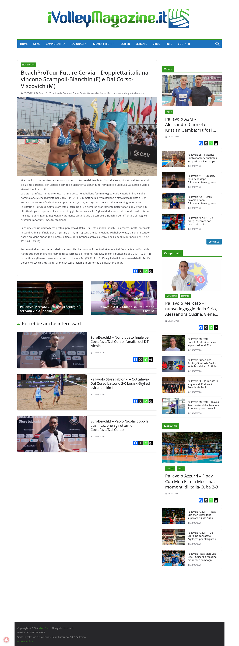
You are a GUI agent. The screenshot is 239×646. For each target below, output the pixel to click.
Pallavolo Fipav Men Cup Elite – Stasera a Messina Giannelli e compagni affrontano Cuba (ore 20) (202, 557)
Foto (169, 44)
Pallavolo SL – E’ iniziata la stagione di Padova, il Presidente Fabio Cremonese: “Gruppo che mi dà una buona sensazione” (203, 384)
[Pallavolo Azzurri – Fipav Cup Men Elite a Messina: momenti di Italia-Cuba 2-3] (192, 447)
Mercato (141, 44)
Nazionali (77, 44)
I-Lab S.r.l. (44, 628)
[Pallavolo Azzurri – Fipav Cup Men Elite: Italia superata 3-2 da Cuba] (173, 517)
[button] (63, 43)
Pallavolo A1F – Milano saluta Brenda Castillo (126, 309)
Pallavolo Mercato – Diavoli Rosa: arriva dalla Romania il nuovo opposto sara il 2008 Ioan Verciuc (203, 405)
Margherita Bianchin (134, 93)
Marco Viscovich (115, 93)
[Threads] (151, 271)
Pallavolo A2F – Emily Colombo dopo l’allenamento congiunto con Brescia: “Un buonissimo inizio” (202, 200)
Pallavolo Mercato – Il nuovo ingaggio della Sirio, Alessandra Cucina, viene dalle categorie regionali (191, 308)
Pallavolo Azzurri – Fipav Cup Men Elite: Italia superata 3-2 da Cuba (202, 515)
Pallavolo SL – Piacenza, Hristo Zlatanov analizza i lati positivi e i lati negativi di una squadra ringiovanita (203, 158)
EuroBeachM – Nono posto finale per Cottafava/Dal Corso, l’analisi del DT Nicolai (120, 341)
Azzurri (170, 468)
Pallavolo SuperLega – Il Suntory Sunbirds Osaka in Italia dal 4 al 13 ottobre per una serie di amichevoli (203, 363)
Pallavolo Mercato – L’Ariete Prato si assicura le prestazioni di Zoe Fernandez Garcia (202, 342)
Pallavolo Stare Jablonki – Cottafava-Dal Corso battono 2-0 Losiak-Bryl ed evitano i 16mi (120, 383)
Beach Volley (28, 65)
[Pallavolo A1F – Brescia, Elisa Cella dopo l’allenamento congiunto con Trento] (173, 181)
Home (24, 44)
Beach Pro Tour (46, 93)
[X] (140, 271)
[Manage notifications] (6, 639)
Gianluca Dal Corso (96, 93)
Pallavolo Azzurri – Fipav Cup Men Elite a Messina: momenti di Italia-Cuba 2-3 (191, 481)
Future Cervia (79, 93)
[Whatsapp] (145, 271)
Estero (125, 44)
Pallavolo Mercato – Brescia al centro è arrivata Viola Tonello (49, 309)
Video (156, 44)
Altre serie (172, 296)
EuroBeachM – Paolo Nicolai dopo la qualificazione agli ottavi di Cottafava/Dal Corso (119, 425)
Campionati (53, 44)
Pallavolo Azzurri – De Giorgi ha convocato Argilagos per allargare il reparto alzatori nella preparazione (202, 536)
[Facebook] (135, 271)
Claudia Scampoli (63, 93)
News (36, 44)
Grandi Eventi (102, 44)
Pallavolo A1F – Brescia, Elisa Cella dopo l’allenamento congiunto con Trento (202, 179)
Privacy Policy (25, 641)
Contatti (184, 44)
